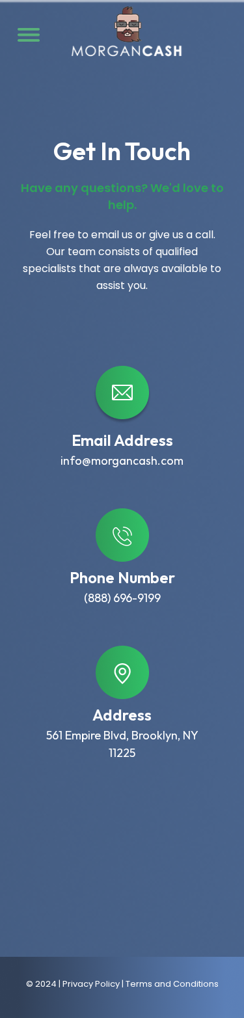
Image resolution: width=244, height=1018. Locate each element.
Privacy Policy (91, 984)
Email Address (122, 440)
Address (122, 714)
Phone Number (122, 577)
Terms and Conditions (172, 984)
